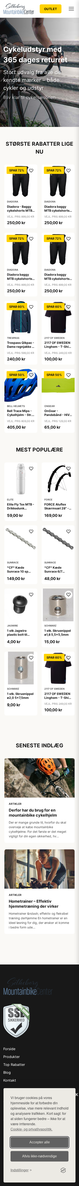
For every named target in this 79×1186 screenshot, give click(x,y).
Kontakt (9, 1080)
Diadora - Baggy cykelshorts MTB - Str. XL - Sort (20, 210)
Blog (7, 1072)
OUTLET (50, 9)
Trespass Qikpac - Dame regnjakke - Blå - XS (20, 346)
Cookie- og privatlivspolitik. (31, 1129)
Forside (9, 1049)
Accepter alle (39, 1142)
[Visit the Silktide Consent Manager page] (63, 1170)
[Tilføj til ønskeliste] (31, 171)
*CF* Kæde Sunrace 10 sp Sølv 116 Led (17, 571)
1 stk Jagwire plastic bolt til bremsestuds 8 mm (18, 636)
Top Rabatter (14, 1064)
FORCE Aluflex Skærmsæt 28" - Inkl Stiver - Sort (56, 508)
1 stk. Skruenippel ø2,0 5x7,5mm (20, 695)
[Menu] (71, 8)
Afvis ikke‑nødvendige (39, 1156)
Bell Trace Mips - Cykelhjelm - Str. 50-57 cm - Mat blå (19, 417)
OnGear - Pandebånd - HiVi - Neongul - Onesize (57, 417)
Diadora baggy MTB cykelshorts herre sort (57, 210)
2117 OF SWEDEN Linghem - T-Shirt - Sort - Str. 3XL (57, 346)
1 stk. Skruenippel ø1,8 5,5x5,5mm (57, 632)
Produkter (11, 1056)
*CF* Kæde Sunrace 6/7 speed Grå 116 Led (58, 571)
